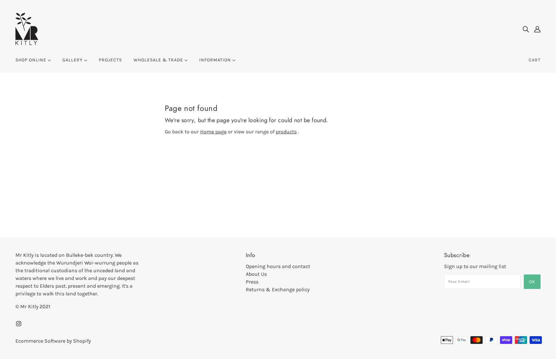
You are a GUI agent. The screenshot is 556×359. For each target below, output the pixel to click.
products (286, 132)
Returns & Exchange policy (278, 289)
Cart (535, 60)
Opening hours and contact (278, 266)
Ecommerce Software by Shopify (53, 341)
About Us (256, 274)
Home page (213, 132)
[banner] (26, 28)
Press (252, 282)
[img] (526, 28)
